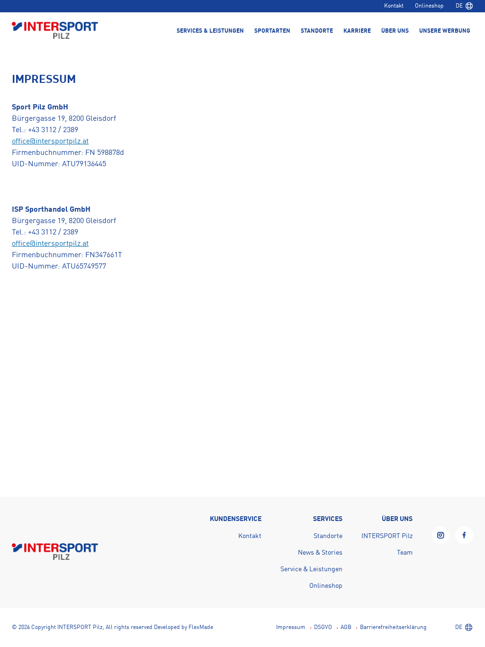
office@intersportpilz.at (50, 141)
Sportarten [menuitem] (272, 31)
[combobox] (464, 6)
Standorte (328, 536)
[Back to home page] (55, 31)
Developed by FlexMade (183, 627)
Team (405, 552)
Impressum (290, 627)
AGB (346, 627)
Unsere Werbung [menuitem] (444, 31)
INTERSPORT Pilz (387, 536)
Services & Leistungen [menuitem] (210, 31)
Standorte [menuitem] (317, 31)
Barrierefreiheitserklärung (393, 627)
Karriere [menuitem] (357, 31)
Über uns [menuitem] (395, 31)
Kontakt (394, 6)
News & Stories (320, 552)
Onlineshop (429, 6)
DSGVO (323, 627)
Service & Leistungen (311, 569)
